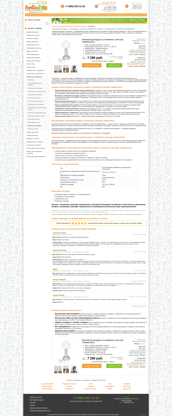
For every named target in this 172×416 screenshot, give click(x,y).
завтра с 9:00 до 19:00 (138, 61)
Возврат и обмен (94, 15)
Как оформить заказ (75, 15)
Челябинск (69, 388)
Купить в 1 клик (114, 65)
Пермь (109, 388)
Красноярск (110, 386)
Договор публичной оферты (39, 408)
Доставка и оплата (56, 15)
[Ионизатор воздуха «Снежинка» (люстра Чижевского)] (66, 63)
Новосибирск (47, 386)
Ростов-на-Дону (91, 388)
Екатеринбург (47, 388)
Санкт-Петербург (47, 383)
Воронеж (127, 383)
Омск (91, 383)
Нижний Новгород (69, 383)
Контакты (108, 15)
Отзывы (120, 15)
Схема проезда (126, 400)
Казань (69, 386)
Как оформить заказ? (37, 400)
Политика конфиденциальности (40, 410)
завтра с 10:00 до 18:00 (138, 50)
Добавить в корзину (92, 65)
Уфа (109, 383)
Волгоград (127, 386)
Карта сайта (143, 414)
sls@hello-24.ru (111, 10)
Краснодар (127, 388)
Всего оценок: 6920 (139, 306)
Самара (91, 386)
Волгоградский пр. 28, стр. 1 (136, 64)
